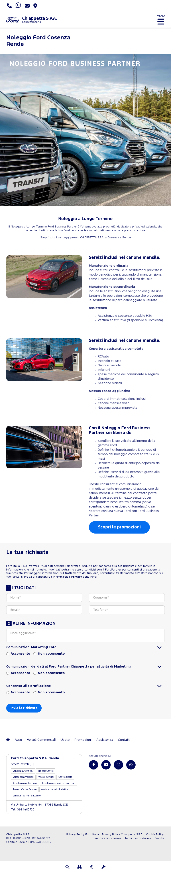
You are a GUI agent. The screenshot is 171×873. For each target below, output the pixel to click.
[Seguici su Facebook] (93, 764)
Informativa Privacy (67, 577)
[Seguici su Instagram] (118, 764)
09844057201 (23, 809)
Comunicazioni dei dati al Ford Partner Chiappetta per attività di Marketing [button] (68, 666)
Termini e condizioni (137, 838)
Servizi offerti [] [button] (22, 764)
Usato (65, 739)
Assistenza (104, 739)
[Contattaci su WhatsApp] (131, 764)
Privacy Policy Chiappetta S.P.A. (122, 834)
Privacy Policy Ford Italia (82, 834)
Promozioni (83, 739)
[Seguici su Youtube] (106, 764)
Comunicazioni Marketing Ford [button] (31, 647)
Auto (18, 739)
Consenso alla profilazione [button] (28, 685)
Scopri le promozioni (119, 527)
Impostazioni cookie (108, 838)
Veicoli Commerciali (41, 739)
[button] (67, 867)
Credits (159, 838)
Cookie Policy (155, 834)
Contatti (124, 739)
